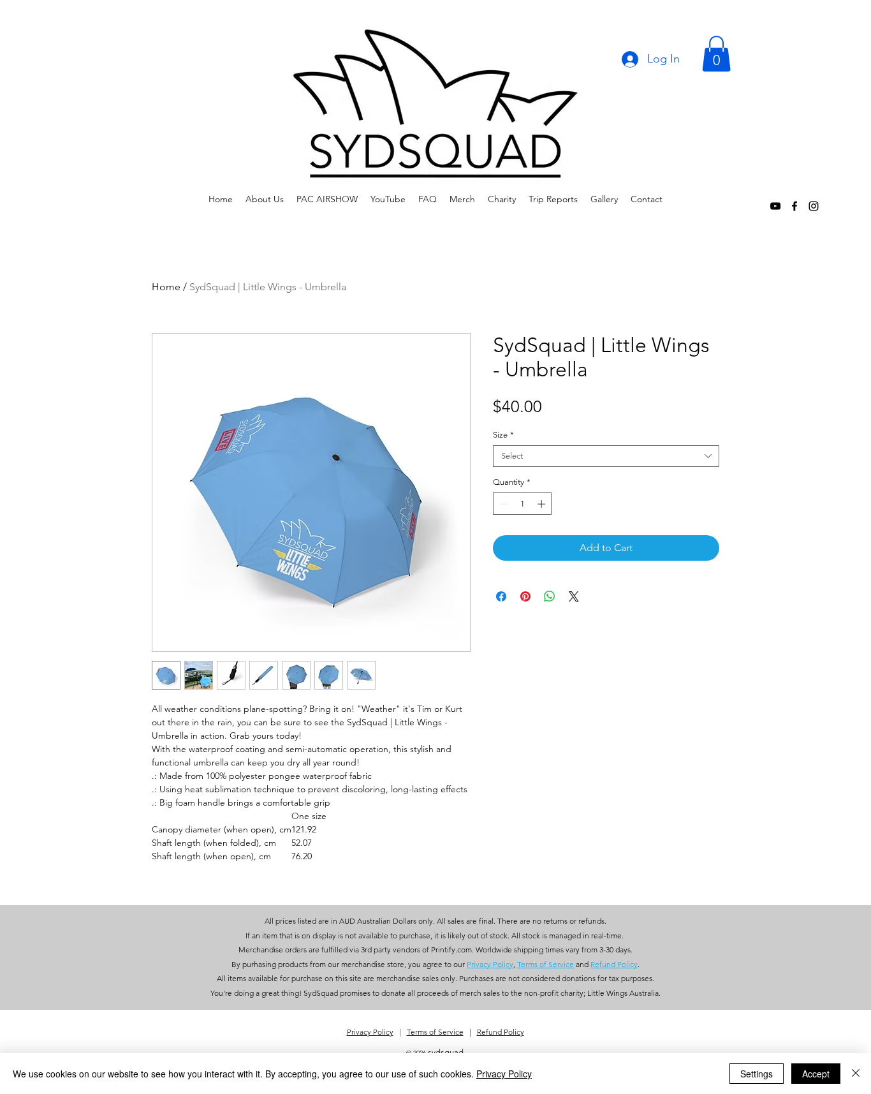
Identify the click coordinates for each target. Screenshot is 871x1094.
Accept (816, 1073)
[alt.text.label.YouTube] (775, 206)
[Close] (855, 1073)
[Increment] (542, 504)
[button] (716, 53)
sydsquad (446, 1052)
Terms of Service (435, 1032)
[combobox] (606, 456)
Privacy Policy (370, 1032)
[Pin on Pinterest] (525, 596)
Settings (756, 1073)
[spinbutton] (522, 504)
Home (166, 287)
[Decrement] (502, 504)
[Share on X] (574, 596)
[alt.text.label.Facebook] (794, 206)
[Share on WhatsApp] (549, 596)
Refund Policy (500, 1032)
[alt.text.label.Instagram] (813, 206)
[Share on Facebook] (501, 596)
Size (503, 435)
